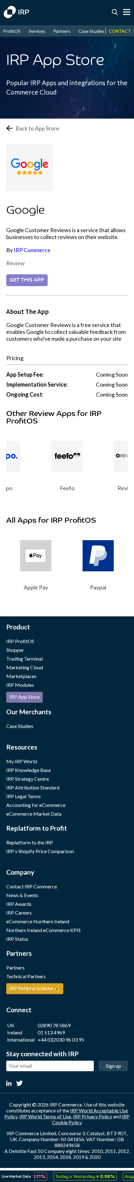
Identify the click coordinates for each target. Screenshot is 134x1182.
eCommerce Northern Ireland (37, 921)
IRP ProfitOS (20, 641)
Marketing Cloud (24, 667)
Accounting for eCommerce (35, 805)
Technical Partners (26, 976)
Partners (61, 31)
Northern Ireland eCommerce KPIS (43, 930)
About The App (27, 311)
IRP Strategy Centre (27, 779)
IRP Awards (18, 904)
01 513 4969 (51, 1032)
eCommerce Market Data (33, 814)
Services (37, 31)
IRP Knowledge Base (28, 770)
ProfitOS (12, 31)
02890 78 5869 (54, 1025)
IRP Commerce (32, 250)
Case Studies (91, 31)
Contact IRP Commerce (31, 886)
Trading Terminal (24, 659)
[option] (61, 461)
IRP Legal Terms (23, 796)
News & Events (22, 895)
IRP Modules (20, 685)
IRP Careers (19, 913)
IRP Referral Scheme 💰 (34, 988)
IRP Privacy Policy (92, 1116)
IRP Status (17, 939)
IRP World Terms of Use (45, 1116)
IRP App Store (24, 697)
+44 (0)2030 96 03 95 (61, 1040)
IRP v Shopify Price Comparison (40, 851)
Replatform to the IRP (29, 842)
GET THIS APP (27, 280)
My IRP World (21, 761)
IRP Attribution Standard (33, 787)
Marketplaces (21, 676)
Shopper (15, 650)
